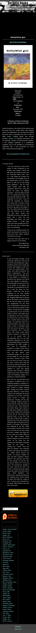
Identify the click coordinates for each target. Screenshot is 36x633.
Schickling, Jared (7, 603)
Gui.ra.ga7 (5, 562)
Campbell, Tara (7, 543)
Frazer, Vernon (7, 558)
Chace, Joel (6, 549)
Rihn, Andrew (6, 599)
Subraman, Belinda (8, 611)
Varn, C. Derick (7, 615)
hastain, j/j (5, 564)
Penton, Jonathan (7, 588)
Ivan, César (6, 572)
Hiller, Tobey (6, 566)
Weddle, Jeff (6, 619)
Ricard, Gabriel (7, 597)
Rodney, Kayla (7, 601)
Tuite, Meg (6, 613)
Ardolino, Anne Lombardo (10, 529)
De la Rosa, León (7, 554)
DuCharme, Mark (7, 556)
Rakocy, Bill (6, 591)
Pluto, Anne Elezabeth (9, 590)
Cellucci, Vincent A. (8, 547)
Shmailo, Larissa (7, 607)
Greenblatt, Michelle (8, 560)
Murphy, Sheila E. (8, 586)
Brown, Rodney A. (8, 537)
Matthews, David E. (8, 578)
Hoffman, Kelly (7, 570)
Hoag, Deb (6, 568)
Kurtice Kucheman (19, 42)
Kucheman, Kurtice (8, 574)
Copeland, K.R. (7, 551)
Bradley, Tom (6, 535)
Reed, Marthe (6, 595)
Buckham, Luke (7, 541)
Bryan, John (6, 539)
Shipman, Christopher (9, 605)
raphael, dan (6, 593)
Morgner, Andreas (7, 584)
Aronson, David (7, 531)
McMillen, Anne (7, 580)
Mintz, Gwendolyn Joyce (9, 582)
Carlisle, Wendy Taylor (9, 545)
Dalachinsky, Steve (8, 552)
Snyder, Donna (7, 609)
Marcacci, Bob (7, 576)
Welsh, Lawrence (7, 621)
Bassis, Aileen (7, 533)
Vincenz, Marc (7, 617)
